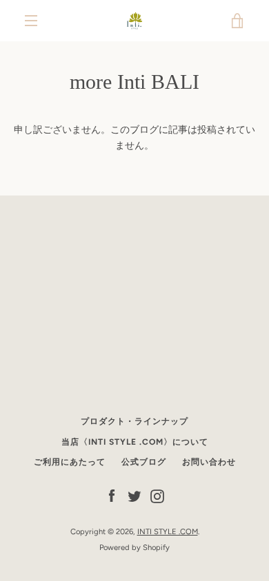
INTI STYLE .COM (167, 531)
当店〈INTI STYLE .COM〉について (134, 442)
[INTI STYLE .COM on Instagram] (157, 496)
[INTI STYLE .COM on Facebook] (112, 496)
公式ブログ (143, 462)
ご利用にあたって (70, 462)
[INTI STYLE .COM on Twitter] (134, 496)
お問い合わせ (209, 462)
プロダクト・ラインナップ (134, 421)
